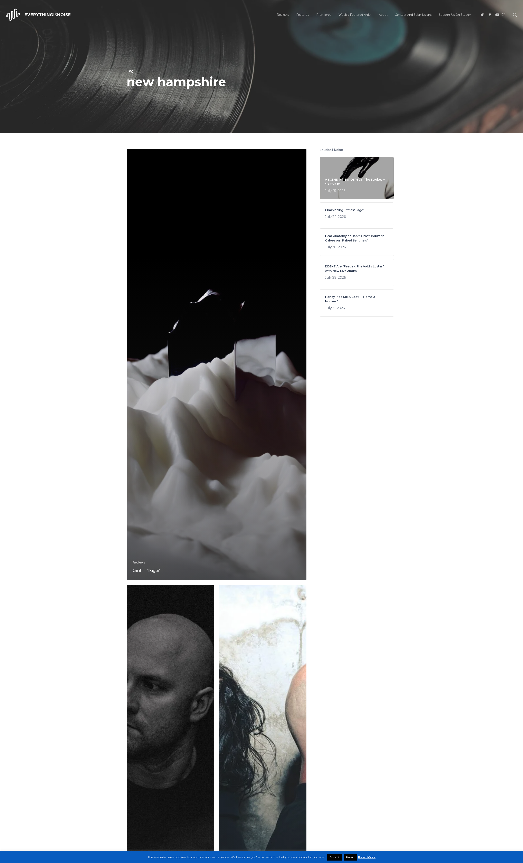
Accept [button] (334, 857)
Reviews (139, 562)
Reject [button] (350, 857)
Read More (366, 857)
